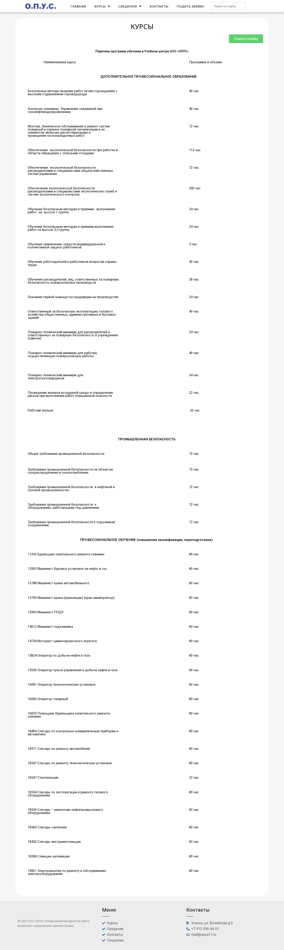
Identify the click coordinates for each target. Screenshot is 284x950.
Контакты (159, 6)
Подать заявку (190, 6)
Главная (78, 6)
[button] (246, 38)
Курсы (100, 6)
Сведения (127, 6)
